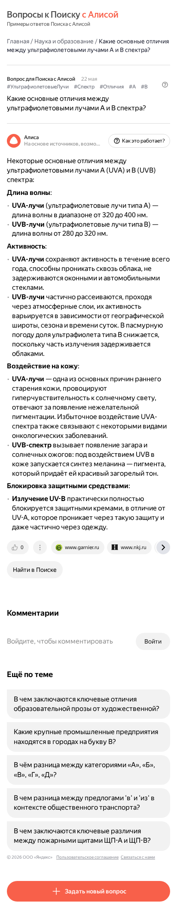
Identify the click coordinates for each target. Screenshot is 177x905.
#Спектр (84, 87)
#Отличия (112, 87)
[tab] (18, 547)
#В (144, 87)
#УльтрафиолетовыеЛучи (38, 87)
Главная (18, 41)
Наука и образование (64, 41)
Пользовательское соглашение (87, 857)
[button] (165, 84)
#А (132, 87)
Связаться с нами (138, 857)
